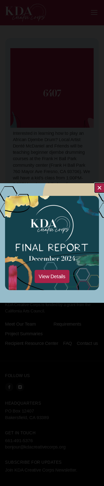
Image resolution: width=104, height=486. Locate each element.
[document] (52, 243)
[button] (99, 187)
